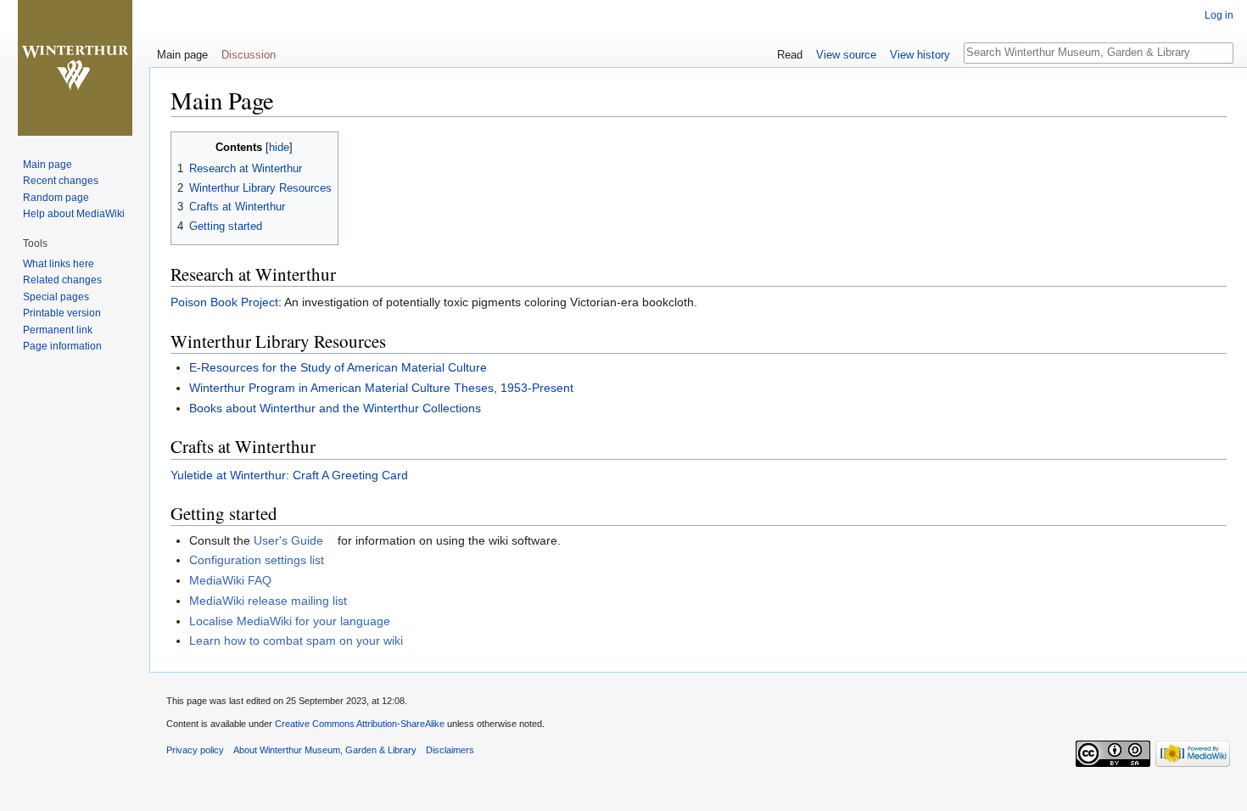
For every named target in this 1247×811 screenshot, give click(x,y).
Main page (182, 54)
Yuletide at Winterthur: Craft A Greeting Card (289, 475)
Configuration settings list (256, 560)
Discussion (248, 54)
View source (846, 54)
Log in (1219, 15)
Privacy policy (195, 750)
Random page (56, 198)
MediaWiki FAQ (230, 580)
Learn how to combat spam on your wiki (296, 640)
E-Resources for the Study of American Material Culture (338, 367)
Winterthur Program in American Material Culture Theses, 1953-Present (381, 387)
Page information (62, 346)
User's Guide (288, 540)
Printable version (62, 313)
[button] (186, 146)
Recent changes (60, 181)
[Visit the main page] (75, 68)
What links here (58, 264)
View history (920, 54)
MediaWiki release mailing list (268, 600)
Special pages (56, 297)
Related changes (62, 280)
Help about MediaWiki (74, 214)
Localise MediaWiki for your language (289, 621)
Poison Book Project (224, 302)
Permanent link (57, 330)
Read (789, 54)
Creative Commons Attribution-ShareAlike (360, 724)
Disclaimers (450, 750)
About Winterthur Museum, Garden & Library (325, 750)
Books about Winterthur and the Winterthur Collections (335, 408)
